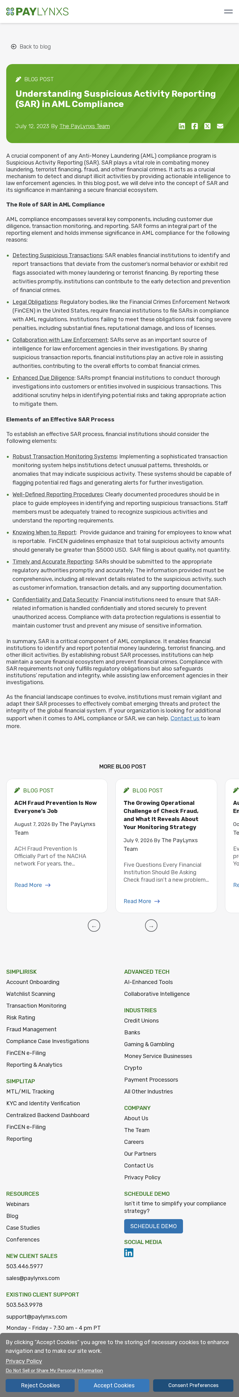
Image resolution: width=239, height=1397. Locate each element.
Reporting (19, 1138)
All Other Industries (148, 1091)
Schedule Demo (153, 1226)
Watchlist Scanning (30, 994)
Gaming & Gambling (149, 1044)
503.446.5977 (24, 1266)
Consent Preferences (193, 1385)
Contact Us (138, 1165)
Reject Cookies (40, 1385)
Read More (28, 885)
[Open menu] (228, 11)
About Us (136, 1118)
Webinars (17, 1204)
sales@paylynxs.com (33, 1278)
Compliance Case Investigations (47, 1041)
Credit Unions (141, 1020)
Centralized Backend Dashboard (47, 1115)
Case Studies (23, 1227)
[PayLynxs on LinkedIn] (129, 1252)
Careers (134, 1142)
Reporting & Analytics (34, 1064)
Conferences (23, 1239)
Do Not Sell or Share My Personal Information (54, 1370)
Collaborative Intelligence (157, 994)
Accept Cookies (114, 1385)
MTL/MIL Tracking (30, 1091)
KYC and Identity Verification (43, 1103)
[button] (94, 925)
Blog (12, 1216)
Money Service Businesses (158, 1056)
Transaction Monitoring (36, 1005)
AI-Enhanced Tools (148, 982)
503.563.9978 (24, 1305)
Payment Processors (151, 1079)
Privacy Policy (142, 1177)
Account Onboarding (32, 982)
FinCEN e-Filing (26, 1053)
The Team (137, 1130)
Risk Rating (20, 1017)
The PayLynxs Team (84, 126)
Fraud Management (31, 1029)
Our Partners (140, 1153)
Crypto (133, 1068)
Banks (132, 1032)
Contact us (185, 718)
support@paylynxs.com (36, 1316)
